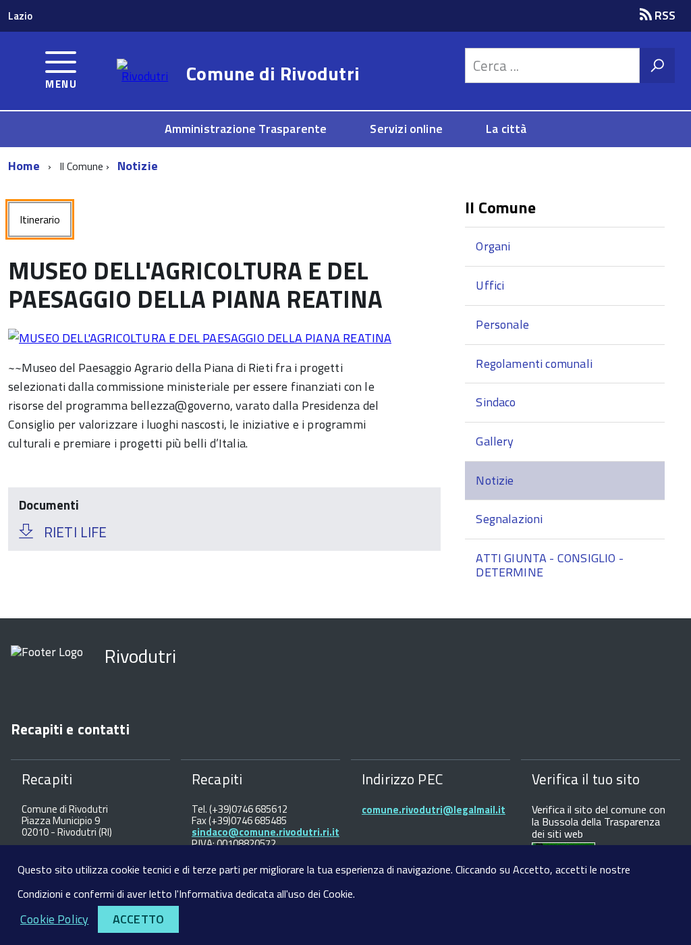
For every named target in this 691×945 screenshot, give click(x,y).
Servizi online (406, 128)
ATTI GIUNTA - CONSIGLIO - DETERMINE (550, 565)
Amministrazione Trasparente (246, 128)
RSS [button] (663, 15)
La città (506, 128)
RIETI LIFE (75, 532)
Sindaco (496, 402)
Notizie (137, 166)
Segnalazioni (509, 519)
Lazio (20, 16)
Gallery (495, 441)
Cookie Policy (54, 919)
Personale (502, 324)
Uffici (490, 285)
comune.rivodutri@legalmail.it (433, 809)
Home (24, 166)
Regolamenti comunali (534, 363)
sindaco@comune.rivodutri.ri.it (265, 832)
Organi (493, 246)
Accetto (138, 919)
